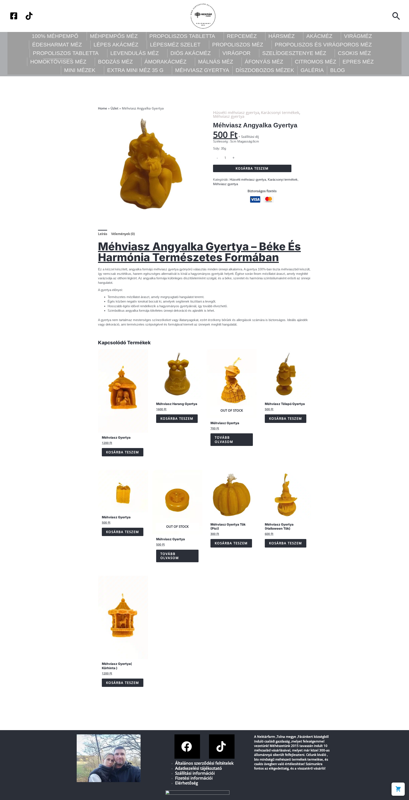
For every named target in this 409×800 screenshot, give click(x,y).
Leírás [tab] (102, 234)
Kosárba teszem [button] (122, 452)
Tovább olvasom (224, 439)
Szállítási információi (195, 773)
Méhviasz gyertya (228, 116)
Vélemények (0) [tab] (123, 234)
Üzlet (114, 108)
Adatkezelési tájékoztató (198, 768)
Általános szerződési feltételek (204, 763)
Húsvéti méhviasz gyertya (236, 112)
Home (102, 108)
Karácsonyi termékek (280, 112)
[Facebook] (13, 16)
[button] (396, 16)
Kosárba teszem (252, 168)
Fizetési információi (194, 778)
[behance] (29, 16)
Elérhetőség (186, 783)
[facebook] (187, 746)
